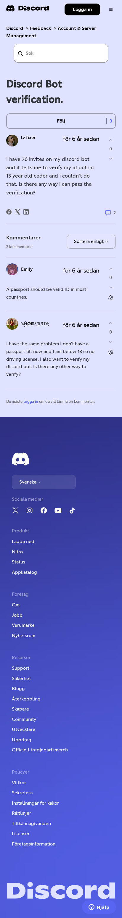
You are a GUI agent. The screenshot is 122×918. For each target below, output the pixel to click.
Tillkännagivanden (31, 823)
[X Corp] (17, 212)
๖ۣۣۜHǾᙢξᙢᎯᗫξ (35, 324)
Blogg (18, 688)
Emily (27, 269)
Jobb (17, 615)
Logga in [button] (82, 9)
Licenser (21, 833)
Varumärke (23, 625)
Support (20, 668)
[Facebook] (9, 212)
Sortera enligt (89, 241)
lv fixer (28, 138)
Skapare (20, 709)
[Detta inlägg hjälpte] (110, 140)
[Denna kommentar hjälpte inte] (110, 287)
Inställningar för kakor (35, 803)
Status (18, 562)
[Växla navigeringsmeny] (111, 10)
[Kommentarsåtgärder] (110, 298)
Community (24, 719)
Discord (14, 28)
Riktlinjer (21, 813)
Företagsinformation (33, 844)
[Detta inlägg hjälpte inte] (110, 159)
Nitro (17, 552)
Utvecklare (23, 729)
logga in (30, 402)
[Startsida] (27, 10)
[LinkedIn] (26, 212)
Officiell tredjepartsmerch (40, 750)
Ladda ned (23, 541)
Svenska (28, 482)
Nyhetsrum (23, 635)
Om (16, 605)
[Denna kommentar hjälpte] (110, 268)
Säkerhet (21, 678)
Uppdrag (21, 739)
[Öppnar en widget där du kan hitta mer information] (99, 907)
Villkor (19, 782)
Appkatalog (24, 572)
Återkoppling (26, 699)
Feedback (40, 28)
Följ (61, 121)
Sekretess (22, 792)
